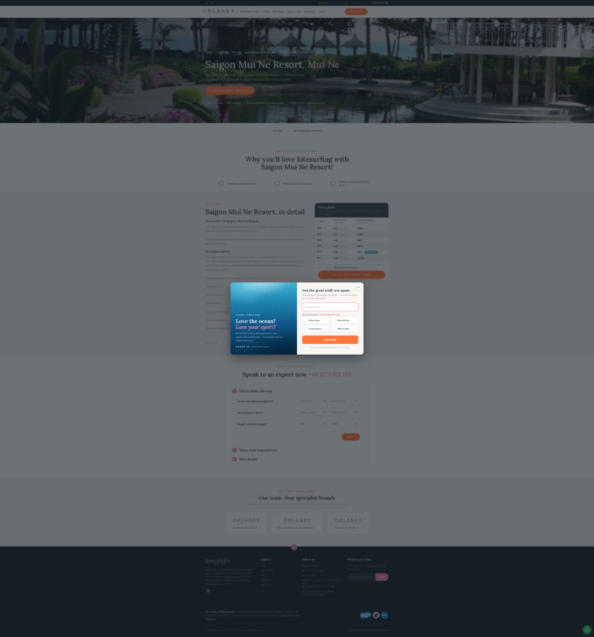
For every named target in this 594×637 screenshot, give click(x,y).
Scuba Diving (314, 328)
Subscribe (330, 339)
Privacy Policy (345, 347)
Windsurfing (343, 320)
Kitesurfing (313, 320)
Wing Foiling (343, 328)
